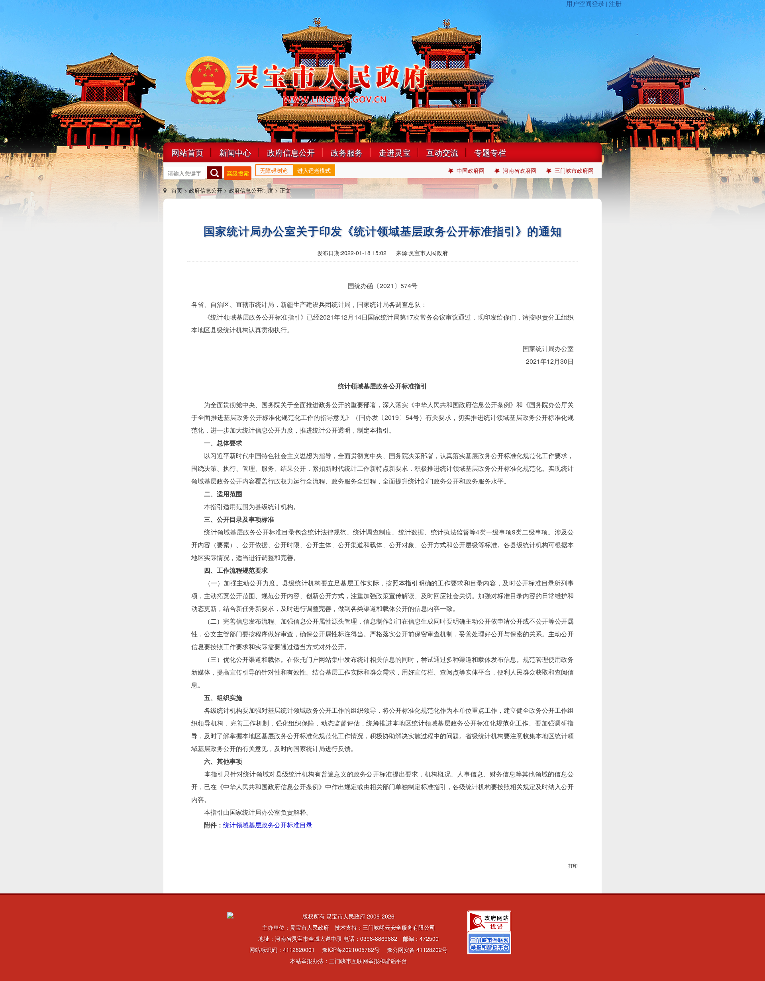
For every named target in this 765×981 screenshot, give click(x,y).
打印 (573, 865)
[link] (489, 920)
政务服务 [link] (347, 152)
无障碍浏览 (274, 170)
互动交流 (442, 152)
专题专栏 (490, 152)
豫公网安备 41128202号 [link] (417, 950)
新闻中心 (235, 152)
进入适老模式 (314, 170)
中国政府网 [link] (470, 170)
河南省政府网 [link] (519, 170)
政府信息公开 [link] (291, 152)
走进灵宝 (394, 152)
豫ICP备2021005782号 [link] (351, 950)
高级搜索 (238, 173)
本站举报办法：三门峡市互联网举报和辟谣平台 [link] (348, 961)
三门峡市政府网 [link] (574, 170)
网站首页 (187, 152)
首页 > (179, 190)
